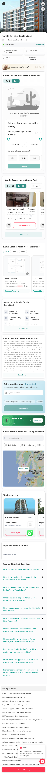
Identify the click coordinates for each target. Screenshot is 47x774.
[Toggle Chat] (42, 761)
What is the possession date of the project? (19, 402)
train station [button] (12, 445)
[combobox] (25, 438)
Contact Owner (24, 225)
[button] (17, 286)
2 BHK (23, 251)
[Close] (43, 748)
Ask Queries (23, 408)
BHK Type (35, 186)
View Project (15, 533)
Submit (24, 166)
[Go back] (3, 3)
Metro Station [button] (29, 445)
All (6, 251)
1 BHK (14, 251)
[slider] (8, 139)
